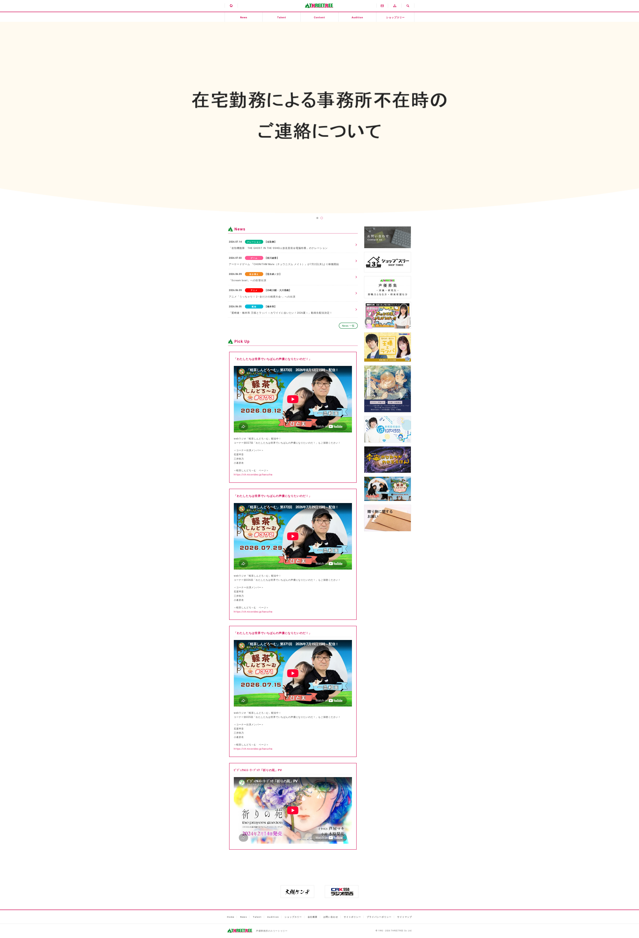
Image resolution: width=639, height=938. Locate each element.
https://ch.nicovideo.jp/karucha (253, 474)
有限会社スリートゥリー (318, 10)
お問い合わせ (330, 917)
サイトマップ (404, 917)
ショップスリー (395, 17)
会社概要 (313, 917)
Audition (357, 17)
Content (319, 17)
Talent (281, 17)
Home (230, 917)
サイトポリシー (352, 917)
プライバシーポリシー (379, 917)
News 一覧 (348, 325)
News (243, 17)
